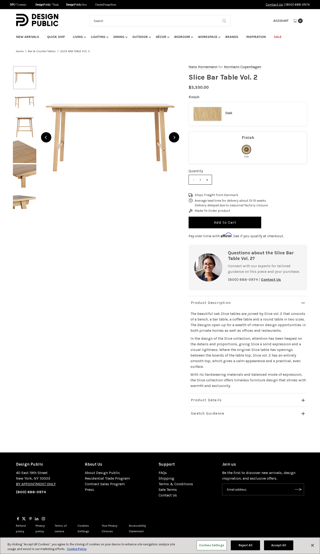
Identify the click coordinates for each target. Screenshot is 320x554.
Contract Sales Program (105, 484)
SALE (278, 37)
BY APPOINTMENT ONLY (36, 484)
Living (78, 37)
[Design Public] (76, 4)
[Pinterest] (30, 519)
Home (20, 51)
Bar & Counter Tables (42, 51)
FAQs (163, 472)
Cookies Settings (211, 545)
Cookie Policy (77, 549)
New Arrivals (27, 37)
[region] (110, 137)
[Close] (312, 545)
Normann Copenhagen (242, 67)
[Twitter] (24, 519)
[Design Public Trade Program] (47, 4)
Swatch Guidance (207, 413)
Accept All (278, 545)
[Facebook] (18, 519)
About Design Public (102, 472)
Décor (161, 37)
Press (89, 489)
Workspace (207, 37)
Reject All (245, 545)
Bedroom (182, 37)
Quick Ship (56, 37)
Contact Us (274, 5)
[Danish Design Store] (105, 4)
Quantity (196, 171)
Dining (118, 37)
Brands (231, 37)
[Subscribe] (298, 489)
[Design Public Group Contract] (18, 4)
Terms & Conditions (176, 484)
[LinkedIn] (36, 519)
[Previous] (46, 137)
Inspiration (256, 37)
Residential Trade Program (107, 478)
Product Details (206, 400)
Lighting (98, 37)
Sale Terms (168, 489)
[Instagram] (43, 519)
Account (281, 21)
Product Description (211, 302)
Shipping (166, 478)
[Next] (174, 137)
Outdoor (140, 37)
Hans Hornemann (203, 67)
